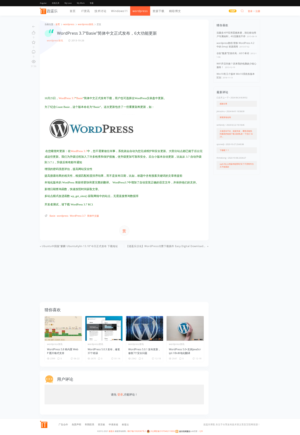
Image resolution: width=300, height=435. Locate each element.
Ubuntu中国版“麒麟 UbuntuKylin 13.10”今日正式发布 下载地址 (80, 246)
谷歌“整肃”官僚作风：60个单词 (233, 53)
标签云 (125, 424)
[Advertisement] (124, 69)
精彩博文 (175, 11)
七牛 (201, 431)
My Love (68, 3)
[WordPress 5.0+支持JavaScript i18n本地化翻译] (185, 328)
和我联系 (89, 424)
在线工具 (55, 3)
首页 (73, 11)
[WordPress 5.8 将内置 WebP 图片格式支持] (63, 328)
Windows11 (119, 11)
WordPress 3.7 (67, 98)
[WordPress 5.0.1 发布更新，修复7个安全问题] (144, 328)
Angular (43, 3)
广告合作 (63, 424)
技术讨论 (100, 11)
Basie (79, 98)
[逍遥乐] (49, 11)
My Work (81, 3)
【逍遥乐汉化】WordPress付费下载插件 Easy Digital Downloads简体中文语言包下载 (177, 246)
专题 (91, 3)
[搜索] (242, 10)
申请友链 (113, 424)
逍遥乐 (111, 431)
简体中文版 (93, 215)
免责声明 (76, 424)
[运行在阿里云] (182, 431)
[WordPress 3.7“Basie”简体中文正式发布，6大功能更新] (91, 128)
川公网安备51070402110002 (162, 431)
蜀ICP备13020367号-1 (136, 431)
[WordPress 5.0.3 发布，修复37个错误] (103, 328)
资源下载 (158, 11)
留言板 (101, 424)
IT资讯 (85, 11)
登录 (120, 394)
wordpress (140, 11)
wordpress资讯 (55, 40)
